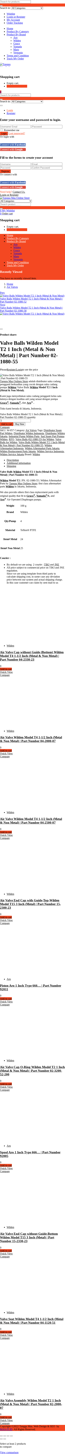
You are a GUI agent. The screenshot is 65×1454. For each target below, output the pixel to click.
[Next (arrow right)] (4, 1438)
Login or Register (16, 16)
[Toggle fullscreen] (4, 1435)
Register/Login (14, 369)
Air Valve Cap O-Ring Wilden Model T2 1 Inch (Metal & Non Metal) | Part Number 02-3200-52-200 (32, 1070)
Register (11, 113)
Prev (2, 292)
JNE (56, 564)
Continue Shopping (17, 86)
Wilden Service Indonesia (50, 451)
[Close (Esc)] (11, 1435)
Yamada (17, 46)
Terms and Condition (18, 55)
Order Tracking (15, 22)
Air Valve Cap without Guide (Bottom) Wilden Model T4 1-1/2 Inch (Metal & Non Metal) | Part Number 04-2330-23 (32, 655)
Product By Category (18, 31)
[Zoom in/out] (1, 1435)
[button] (0, 91)
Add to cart (6, 424)
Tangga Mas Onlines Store (14, 381)
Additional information (19, 463)
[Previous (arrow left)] (1, 1438)
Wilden (17, 40)
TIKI (46, 564)
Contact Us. (19, 191)
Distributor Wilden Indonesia (29, 433)
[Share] (8, 1435)
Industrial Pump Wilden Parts (24, 436)
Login (10, 110)
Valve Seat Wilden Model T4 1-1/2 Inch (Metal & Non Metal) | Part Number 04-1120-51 (31, 1320)
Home (10, 28)
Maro (16, 49)
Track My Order (15, 58)
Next (2, 304)
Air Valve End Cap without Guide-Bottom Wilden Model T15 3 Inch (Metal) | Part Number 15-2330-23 (29, 1237)
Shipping (11, 466)
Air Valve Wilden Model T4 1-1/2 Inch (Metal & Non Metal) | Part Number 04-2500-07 (31, 820)
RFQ (11, 439)
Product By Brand (16, 34)
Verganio (18, 52)
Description (13, 460)
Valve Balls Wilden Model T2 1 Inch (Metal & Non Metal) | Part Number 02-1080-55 (32, 444)
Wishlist (11, 13)
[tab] (36, 460)
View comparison (9, 1452)
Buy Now (19, 424)
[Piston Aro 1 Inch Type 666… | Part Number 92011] (30, 973)
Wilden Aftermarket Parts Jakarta (42, 448)
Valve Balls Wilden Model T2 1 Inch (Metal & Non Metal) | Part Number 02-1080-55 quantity (31, 416)
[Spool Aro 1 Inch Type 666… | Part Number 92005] (30, 1140)
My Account (13, 19)
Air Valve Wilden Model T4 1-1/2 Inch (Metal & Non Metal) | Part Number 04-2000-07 (31, 739)
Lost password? (16, 133)
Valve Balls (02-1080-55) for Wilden (35, 439)
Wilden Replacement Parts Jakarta (18, 451)
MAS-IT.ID (6, 1429)
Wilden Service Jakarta (12, 454)
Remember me (11, 130)
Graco (16, 43)
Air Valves (12, 287)
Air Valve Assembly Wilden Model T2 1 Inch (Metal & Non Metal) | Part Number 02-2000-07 (31, 1404)
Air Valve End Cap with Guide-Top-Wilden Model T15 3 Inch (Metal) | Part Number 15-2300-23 (30, 904)
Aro (15, 37)
